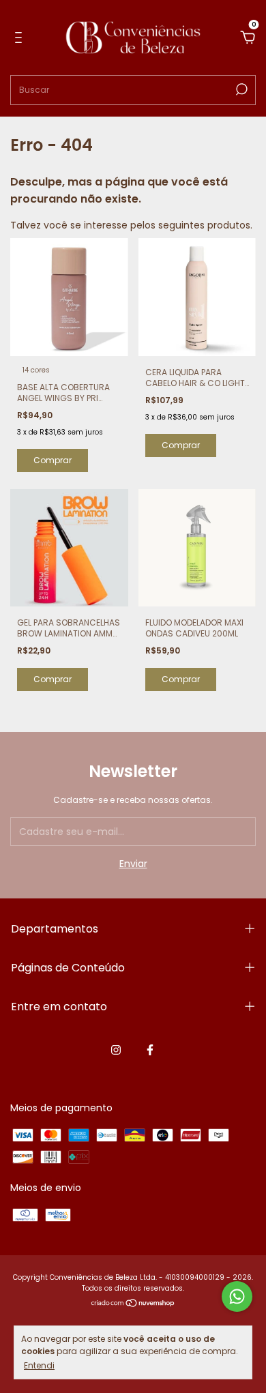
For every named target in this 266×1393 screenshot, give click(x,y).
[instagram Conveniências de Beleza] (115, 1050)
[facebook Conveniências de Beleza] (150, 1050)
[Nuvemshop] (133, 1304)
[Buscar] (240, 89)
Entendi (39, 1365)
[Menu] (20, 38)
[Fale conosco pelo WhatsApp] (237, 1296)
